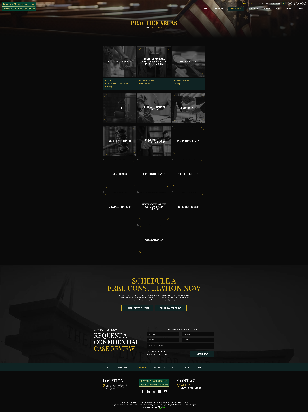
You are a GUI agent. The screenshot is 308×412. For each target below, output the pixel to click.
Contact (289, 9)
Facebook (142, 391)
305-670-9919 (296, 3)
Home (206, 9)
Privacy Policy (160, 351)
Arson (109, 81)
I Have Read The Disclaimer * (158, 354)
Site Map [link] (174, 402)
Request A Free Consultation (137, 308)
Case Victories (253, 9)
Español (301, 9)
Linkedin (148, 391)
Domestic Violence (147, 81)
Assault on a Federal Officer (117, 84)
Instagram (154, 391)
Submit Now (202, 354)
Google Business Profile (159, 391)
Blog (278, 9)
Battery (109, 87)
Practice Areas (236, 9)
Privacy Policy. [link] (183, 402)
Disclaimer (150, 351)
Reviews (267, 9)
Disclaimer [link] (166, 402)
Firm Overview (219, 9)
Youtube (165, 391)
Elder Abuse (145, 84)
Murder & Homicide (181, 81)
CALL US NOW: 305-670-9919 (170, 308)
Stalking (177, 84)
